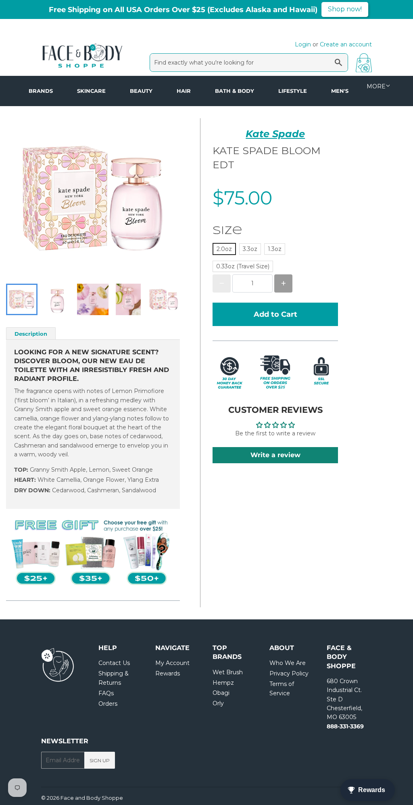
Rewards (167, 673)
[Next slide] (168, 299)
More (376, 86)
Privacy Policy (289, 673)
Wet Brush (228, 672)
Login (303, 44)
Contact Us (114, 663)
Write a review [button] (275, 455)
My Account (172, 663)
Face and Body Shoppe (91, 798)
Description (31, 333)
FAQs (106, 693)
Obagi (221, 692)
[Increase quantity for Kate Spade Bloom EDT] (283, 283)
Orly (218, 703)
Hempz (223, 682)
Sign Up (100, 760)
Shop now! (345, 9)
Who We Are (287, 663)
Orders (107, 703)
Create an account (346, 44)
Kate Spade (275, 134)
